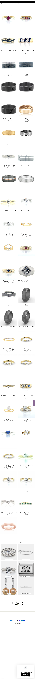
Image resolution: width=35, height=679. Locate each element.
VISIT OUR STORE (17, 618)
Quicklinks (17, 612)
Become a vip (17, 615)
